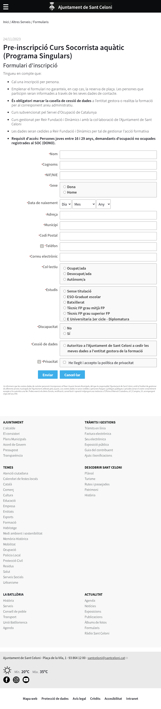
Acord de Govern (14, 444)
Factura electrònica (98, 433)
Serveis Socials (13, 577)
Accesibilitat (113, 698)
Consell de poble (14, 611)
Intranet (132, 698)
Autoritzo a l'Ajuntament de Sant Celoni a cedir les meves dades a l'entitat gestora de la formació (108, 348)
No (70, 328)
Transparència (13, 455)
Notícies (90, 606)
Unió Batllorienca (15, 622)
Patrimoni (91, 490)
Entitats (8, 511)
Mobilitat (9, 544)
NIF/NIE (52, 174)
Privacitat (50, 361)
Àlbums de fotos (95, 622)
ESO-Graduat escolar (84, 296)
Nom (54, 153)
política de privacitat (117, 362)
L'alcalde (9, 428)
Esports (8, 517)
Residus (8, 566)
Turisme (90, 479)
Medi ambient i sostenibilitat (22, 533)
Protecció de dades (55, 698)
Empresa (9, 506)
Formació (9, 522)
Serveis (8, 606)
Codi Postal (49, 235)
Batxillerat (76, 302)
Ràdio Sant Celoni (97, 633)
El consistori (11, 433)
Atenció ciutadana (15, 473)
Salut (6, 571)
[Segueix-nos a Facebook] (7, 682)
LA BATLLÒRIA (13, 594)
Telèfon (52, 245)
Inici (6, 22)
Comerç (8, 490)
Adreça (52, 214)
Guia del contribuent (99, 450)
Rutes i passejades (97, 484)
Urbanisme (10, 582)
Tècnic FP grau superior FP (89, 313)
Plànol (89, 473)
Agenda (8, 628)
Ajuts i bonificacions (98, 455)
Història (90, 495)
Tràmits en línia (95, 428)
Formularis (41, 22)
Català (7, 484)
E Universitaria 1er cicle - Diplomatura (98, 319)
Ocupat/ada (77, 268)
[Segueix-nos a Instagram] (17, 682)
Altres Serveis (21, 22)
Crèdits (95, 698)
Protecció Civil (13, 560)
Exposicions (93, 611)
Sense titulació (79, 291)
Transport (9, 617)
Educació (9, 500)
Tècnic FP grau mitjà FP (86, 307)
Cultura (8, 495)
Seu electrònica (95, 439)
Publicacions (93, 617)
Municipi (51, 224)
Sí (69, 333)
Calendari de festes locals (20, 479)
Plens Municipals (14, 439)
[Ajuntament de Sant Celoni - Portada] (80, 5)
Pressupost (10, 450)
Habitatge (10, 528)
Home (72, 192)
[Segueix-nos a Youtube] (26, 682)
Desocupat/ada (79, 273)
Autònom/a (76, 279)
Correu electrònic (44, 256)
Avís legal (79, 698)
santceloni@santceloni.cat (106, 658)
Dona (71, 186)
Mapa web (30, 698)
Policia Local (12, 555)
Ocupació (9, 550)
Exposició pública (97, 444)
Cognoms (50, 164)
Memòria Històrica (15, 539)
